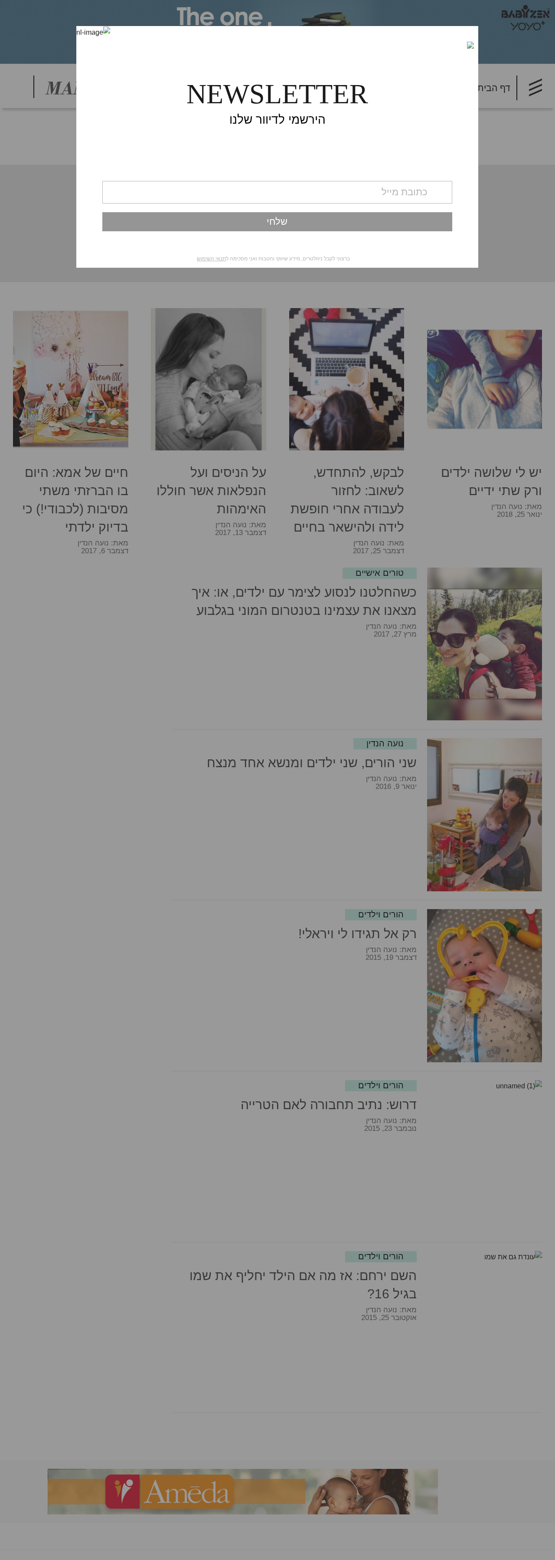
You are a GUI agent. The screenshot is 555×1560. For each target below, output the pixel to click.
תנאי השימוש (211, 259)
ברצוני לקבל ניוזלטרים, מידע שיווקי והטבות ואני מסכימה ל (273, 259)
